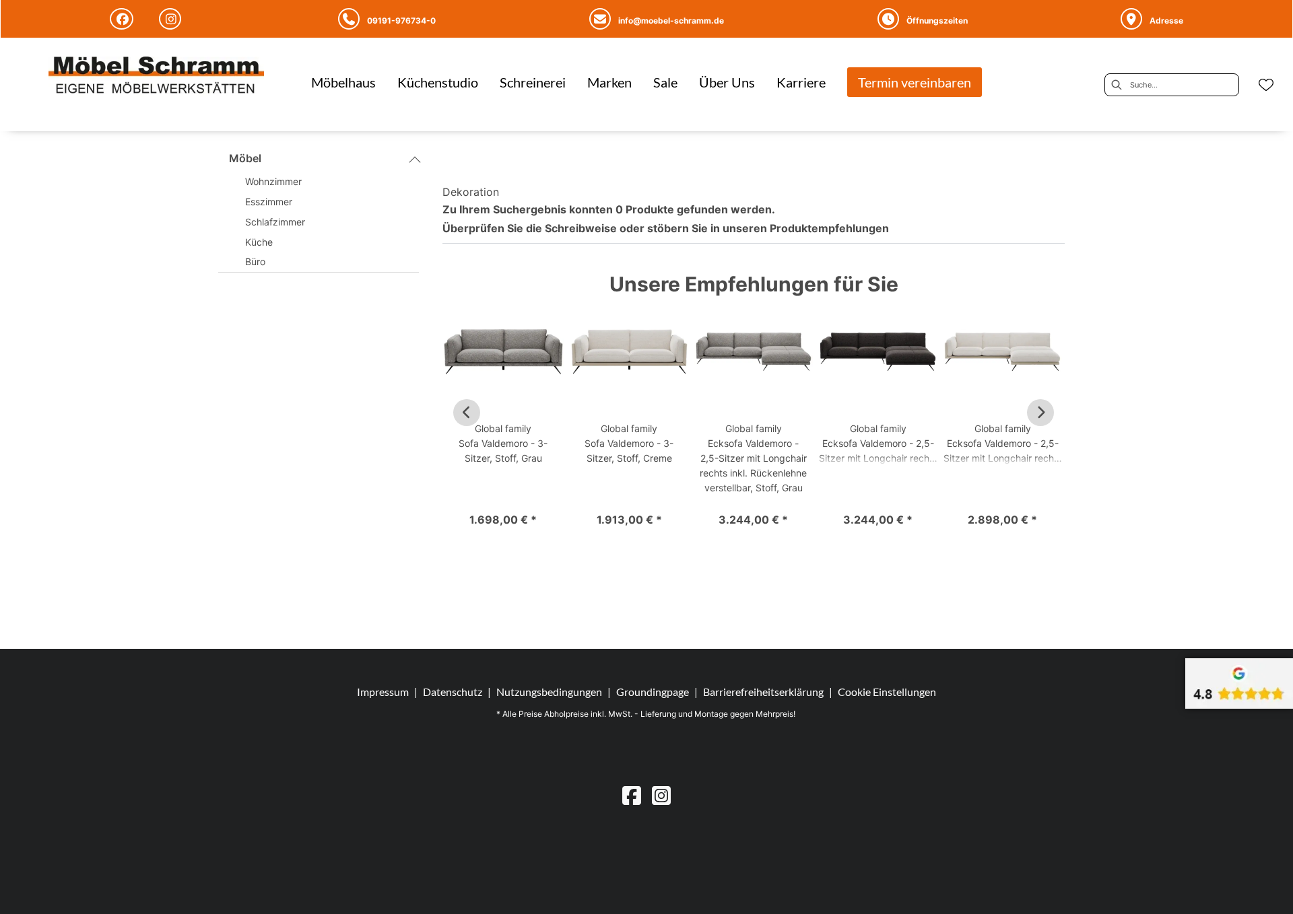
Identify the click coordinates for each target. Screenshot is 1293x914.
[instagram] (661, 795)
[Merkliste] (1266, 85)
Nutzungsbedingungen (549, 691)
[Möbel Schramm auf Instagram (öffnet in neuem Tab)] (172, 19)
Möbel (245, 158)
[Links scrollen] (466, 412)
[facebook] (631, 795)
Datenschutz (452, 691)
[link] (343, 82)
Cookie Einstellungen (887, 692)
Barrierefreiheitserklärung (763, 691)
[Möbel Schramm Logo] (156, 77)
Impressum (383, 691)
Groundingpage (652, 691)
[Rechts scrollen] (1040, 412)
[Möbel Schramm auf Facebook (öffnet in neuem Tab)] (123, 19)
